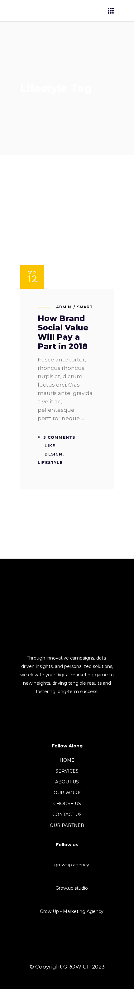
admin (63, 307)
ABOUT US (67, 782)
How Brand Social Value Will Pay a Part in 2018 (63, 332)
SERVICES (67, 771)
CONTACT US (67, 814)
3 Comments (58, 437)
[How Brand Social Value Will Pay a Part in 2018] (67, 242)
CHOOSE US (67, 803)
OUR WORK (67, 793)
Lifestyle (50, 462)
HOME (67, 760)
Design (53, 454)
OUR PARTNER (67, 825)
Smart (85, 307)
